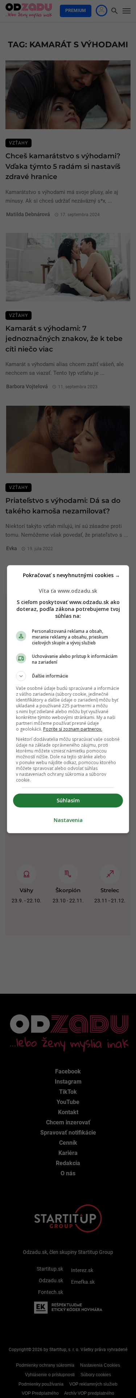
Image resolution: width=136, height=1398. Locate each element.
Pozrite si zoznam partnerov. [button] (72, 729)
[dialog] (68, 699)
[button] (68, 676)
